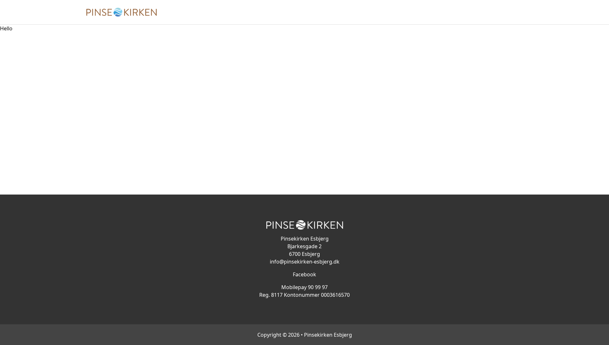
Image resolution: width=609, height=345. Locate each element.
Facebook (304, 274)
